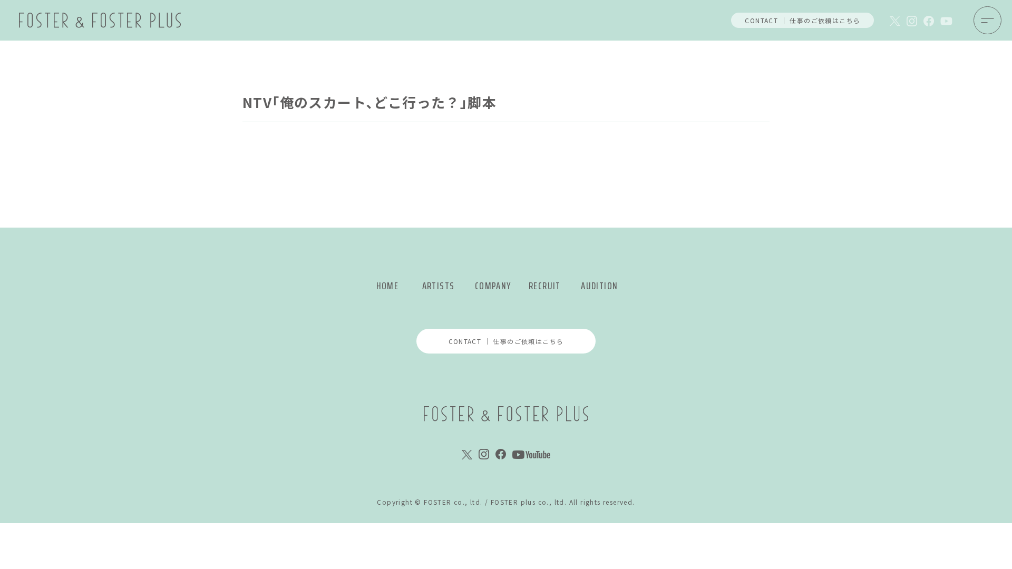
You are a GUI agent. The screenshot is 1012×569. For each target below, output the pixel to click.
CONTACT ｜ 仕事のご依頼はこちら (802, 20)
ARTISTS (438, 285)
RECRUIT (545, 285)
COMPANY (493, 285)
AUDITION (599, 285)
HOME (387, 285)
